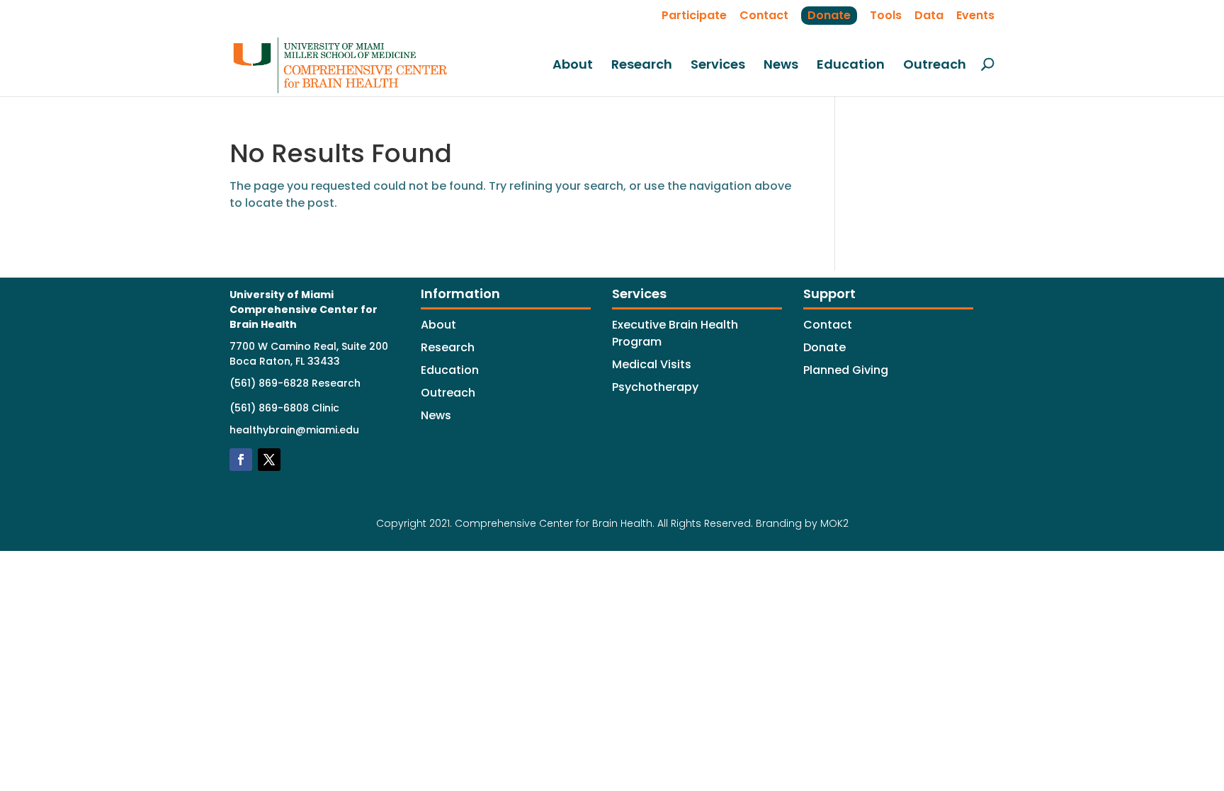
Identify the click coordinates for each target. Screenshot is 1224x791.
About (572, 65)
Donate (829, 15)
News (781, 65)
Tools (886, 15)
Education (851, 65)
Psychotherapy (655, 387)
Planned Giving (845, 370)
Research (641, 65)
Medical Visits (651, 364)
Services (718, 65)
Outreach (934, 65)
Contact (764, 15)
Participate (694, 15)
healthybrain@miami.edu (294, 430)
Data (929, 15)
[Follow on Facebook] (241, 459)
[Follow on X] (269, 459)
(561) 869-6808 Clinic (284, 408)
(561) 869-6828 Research (295, 383)
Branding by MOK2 (802, 523)
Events (975, 15)
